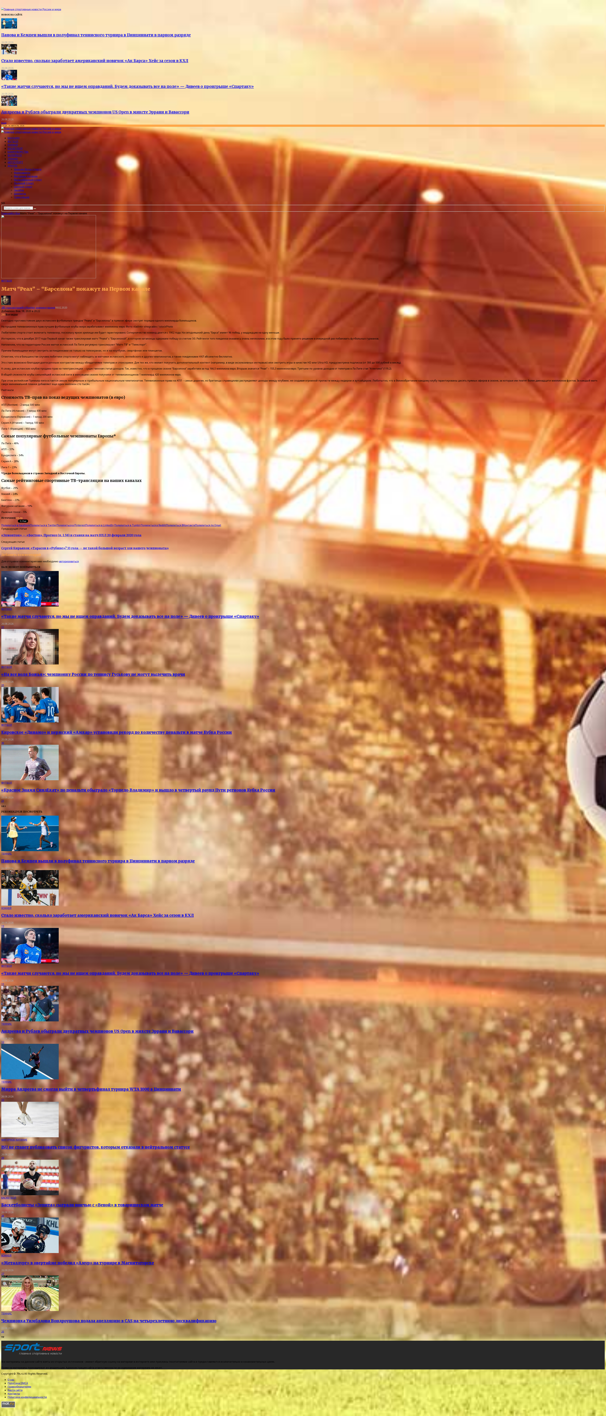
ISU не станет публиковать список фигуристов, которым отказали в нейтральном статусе (95, 1147)
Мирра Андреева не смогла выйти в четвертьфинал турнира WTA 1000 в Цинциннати (91, 1089)
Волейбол (15, 155)
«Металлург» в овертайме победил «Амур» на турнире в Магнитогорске (77, 1262)
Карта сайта (15, 1390)
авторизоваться (69, 561)
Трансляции (21, 197)
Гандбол (19, 190)
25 (2, 1331)
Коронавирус (22, 172)
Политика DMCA (18, 1383)
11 (2, 627)
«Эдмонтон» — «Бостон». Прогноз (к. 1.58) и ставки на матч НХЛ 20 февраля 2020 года (71, 535)
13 (2, 926)
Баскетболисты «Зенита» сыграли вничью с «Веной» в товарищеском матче (82, 1205)
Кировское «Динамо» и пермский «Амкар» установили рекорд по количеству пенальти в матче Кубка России (116, 732)
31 (2, 685)
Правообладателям (19, 1386)
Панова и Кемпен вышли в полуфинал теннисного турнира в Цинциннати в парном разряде (96, 35)
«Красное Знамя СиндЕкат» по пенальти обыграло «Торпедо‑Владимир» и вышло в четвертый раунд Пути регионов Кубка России (138, 790)
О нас (11, 1379)
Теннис (13, 159)
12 (2, 1042)
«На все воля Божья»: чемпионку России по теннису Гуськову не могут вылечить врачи (93, 674)
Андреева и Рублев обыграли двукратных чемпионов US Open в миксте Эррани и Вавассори (95, 112)
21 (2, 801)
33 (2, 1100)
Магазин (14, 138)
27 (2, 1273)
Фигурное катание (26, 176)
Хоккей (13, 145)
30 (2, 743)
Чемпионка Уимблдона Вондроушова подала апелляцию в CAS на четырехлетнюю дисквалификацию (108, 1320)
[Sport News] (31, 9)
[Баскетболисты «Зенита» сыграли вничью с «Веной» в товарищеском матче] (30, 1194)
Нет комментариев (43, 307)
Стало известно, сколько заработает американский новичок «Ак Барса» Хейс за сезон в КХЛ (94, 60)
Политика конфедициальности (27, 1397)
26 (2, 1216)
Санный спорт (23, 186)
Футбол (13, 141)
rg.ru (19, 517)
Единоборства (18, 152)
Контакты (14, 1393)
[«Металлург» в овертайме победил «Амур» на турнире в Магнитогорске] (30, 1252)
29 (2, 1158)
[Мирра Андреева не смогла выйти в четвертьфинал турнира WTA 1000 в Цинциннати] (30, 1078)
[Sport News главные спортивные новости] (32, 1355)
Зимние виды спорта (27, 169)
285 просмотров (11, 307)
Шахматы (20, 193)
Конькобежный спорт (28, 179)
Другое (12, 166)
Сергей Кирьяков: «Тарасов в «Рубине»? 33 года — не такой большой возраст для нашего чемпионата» (85, 548)
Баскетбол (15, 148)
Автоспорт (15, 162)
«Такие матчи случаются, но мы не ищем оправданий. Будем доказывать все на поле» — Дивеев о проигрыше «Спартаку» (127, 86)
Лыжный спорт (24, 183)
